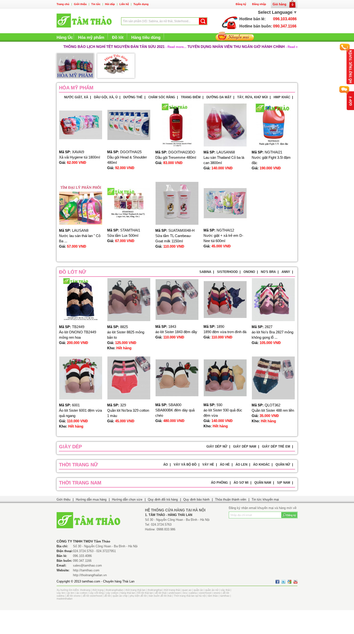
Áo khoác (261, 464)
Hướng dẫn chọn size (127, 499)
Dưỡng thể (133, 97)
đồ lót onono (73, 595)
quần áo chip (120, 595)
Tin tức (95, 4)
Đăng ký (241, 4)
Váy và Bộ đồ (185, 464)
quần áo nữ (211, 589)
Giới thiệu (80, 4)
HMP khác (282, 97)
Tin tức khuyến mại (265, 499)
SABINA (205, 272)
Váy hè (208, 464)
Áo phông (219, 482)
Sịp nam (283, 482)
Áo (165, 464)
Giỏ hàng (283, 4)
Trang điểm (191, 97)
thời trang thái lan (135, 589)
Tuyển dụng (141, 4)
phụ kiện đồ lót (138, 595)
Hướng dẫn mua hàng (91, 499)
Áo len (241, 464)
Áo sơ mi (241, 482)
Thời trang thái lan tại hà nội (190, 595)
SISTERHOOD (227, 272)
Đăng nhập (259, 4)
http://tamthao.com (86, 570)
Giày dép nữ (216, 446)
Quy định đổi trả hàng (163, 499)
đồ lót (107, 595)
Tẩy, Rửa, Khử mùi (252, 97)
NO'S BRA (268, 272)
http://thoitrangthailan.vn (90, 575)
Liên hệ (124, 4)
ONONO (249, 272)
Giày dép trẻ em (276, 446)
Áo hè (225, 464)
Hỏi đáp (110, 4)
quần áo (198, 589)
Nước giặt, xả (76, 97)
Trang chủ (63, 4)
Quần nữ (282, 464)
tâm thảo (213, 595)
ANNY (286, 272)
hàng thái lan (127, 592)
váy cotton (112, 592)
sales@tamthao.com (87, 565)
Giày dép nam (244, 446)
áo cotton (81, 592)
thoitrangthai (155, 589)
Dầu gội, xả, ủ (106, 97)
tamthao (224, 595)
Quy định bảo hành (196, 499)
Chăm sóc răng (161, 97)
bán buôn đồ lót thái (160, 595)
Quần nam (262, 482)
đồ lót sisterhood (92, 595)
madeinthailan (64, 598)
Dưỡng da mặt (218, 97)
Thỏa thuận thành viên (230, 499)
